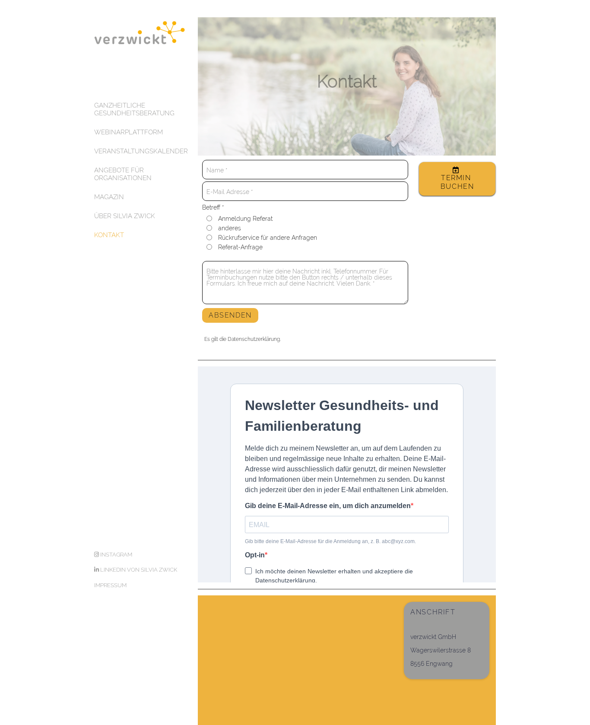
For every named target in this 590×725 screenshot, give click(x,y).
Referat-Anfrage (240, 247)
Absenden (230, 315)
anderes (229, 228)
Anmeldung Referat (245, 218)
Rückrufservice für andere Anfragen (267, 237)
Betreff (213, 207)
